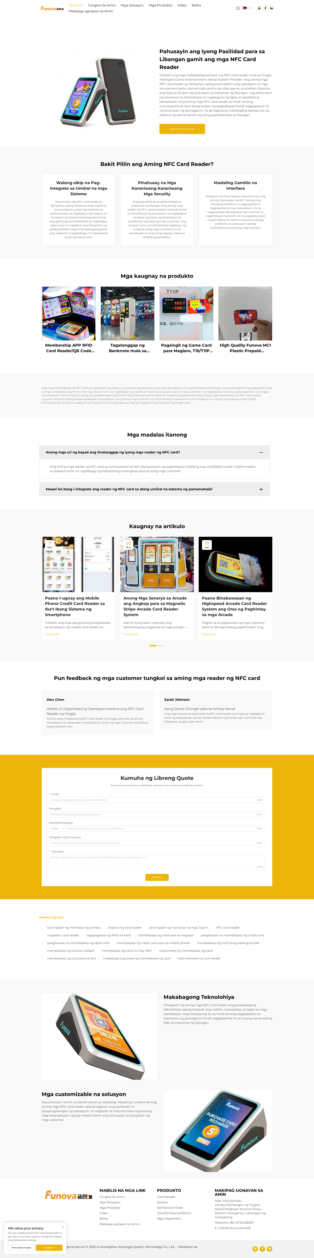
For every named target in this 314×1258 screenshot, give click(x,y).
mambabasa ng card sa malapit (70, 951)
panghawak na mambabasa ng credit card (232, 935)
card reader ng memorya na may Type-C (179, 927)
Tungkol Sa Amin (102, 5)
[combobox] (57, 829)
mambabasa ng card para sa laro (71, 958)
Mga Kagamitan (169, 1218)
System (162, 1202)
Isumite (157, 877)
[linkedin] (269, 1249)
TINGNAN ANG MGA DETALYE (69, 313)
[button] (153, 645)
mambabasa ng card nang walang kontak (228, 943)
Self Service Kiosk (170, 1208)
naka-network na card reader (199, 958)
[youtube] (255, 1249)
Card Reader (166, 1197)
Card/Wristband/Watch (174, 1213)
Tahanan (76, 5)
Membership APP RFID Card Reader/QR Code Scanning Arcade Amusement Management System (69, 348)
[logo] (52, 8)
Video (182, 5)
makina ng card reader (125, 927)
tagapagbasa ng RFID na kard (108, 935)
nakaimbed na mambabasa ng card (185, 951)
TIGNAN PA (52, 634)
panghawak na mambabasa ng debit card (78, 943)
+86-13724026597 (241, 1222)
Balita (196, 5)
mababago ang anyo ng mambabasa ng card (136, 958)
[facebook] (262, 1249)
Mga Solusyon (132, 5)
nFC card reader (228, 927)
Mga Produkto (160, 5)
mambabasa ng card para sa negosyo (165, 935)
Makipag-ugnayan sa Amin (91, 11)
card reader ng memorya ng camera (74, 927)
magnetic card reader (63, 935)
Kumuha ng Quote (182, 128)
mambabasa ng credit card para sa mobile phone (153, 943)
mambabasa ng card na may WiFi (127, 951)
